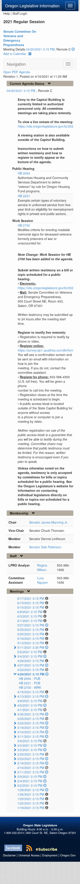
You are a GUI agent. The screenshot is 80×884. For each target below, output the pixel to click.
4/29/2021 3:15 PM (30, 660)
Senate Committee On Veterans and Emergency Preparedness (19, 38)
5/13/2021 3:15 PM (30, 643)
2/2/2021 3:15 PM (29, 785)
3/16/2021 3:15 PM (30, 732)
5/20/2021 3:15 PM (30, 634)
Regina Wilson (42, 567)
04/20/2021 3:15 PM (40, 49)
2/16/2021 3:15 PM (30, 767)
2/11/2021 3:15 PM (30, 772)
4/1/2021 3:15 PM (29, 709)
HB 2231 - (29, 683)
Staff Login (19, 13)
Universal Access (29, 855)
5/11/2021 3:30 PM (30, 647)
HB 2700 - (30, 687)
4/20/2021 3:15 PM (30, 674)
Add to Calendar (14, 53)
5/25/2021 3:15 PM (30, 629)
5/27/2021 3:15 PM (30, 625)
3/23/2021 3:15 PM (30, 723)
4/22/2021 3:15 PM (30, 669)
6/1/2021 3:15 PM (29, 620)
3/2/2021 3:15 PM (29, 750)
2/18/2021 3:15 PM (30, 763)
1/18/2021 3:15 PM (30, 807)
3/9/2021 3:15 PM (29, 741)
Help (6, 13)
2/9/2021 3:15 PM (29, 776)
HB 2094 (24, 173)
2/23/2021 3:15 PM (30, 758)
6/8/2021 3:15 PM (29, 612)
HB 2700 (24, 225)
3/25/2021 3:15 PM (30, 718)
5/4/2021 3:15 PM (29, 656)
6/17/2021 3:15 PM (30, 598)
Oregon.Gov (68, 855)
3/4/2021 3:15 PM (29, 745)
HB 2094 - (29, 678)
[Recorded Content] (73, 49)
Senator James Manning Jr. (48, 522)
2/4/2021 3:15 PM (29, 781)
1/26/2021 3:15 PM (30, 794)
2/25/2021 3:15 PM (30, 754)
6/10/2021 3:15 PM (30, 607)
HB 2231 (24, 196)
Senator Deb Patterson (45, 547)
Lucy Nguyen (42, 580)
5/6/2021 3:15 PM (29, 652)
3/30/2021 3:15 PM (30, 714)
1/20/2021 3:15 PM (30, 803)
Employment (50, 855)
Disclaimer (9, 855)
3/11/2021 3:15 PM (30, 736)
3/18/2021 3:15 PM (30, 727)
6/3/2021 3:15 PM (29, 616)
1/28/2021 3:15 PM (30, 790)
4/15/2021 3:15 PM (30, 692)
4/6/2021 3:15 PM (29, 705)
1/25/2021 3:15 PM (30, 799)
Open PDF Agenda (16, 72)
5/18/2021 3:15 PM (30, 638)
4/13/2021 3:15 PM (30, 696)
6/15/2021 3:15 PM (30, 603)
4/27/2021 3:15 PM (30, 665)
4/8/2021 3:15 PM (29, 701)
